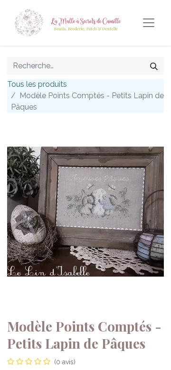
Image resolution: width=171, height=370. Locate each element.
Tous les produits (37, 84)
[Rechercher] (154, 66)
